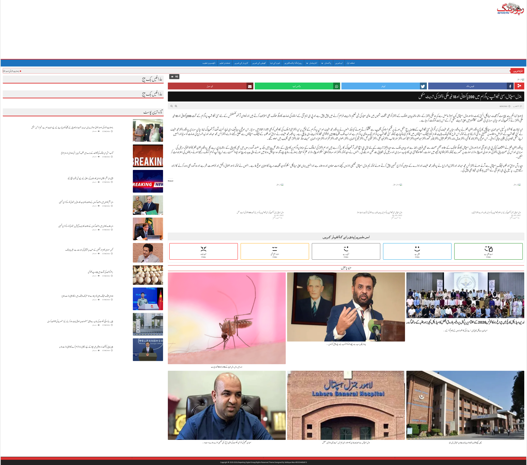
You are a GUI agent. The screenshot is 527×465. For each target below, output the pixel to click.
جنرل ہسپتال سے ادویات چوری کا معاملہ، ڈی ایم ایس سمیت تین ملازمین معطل (346, 442)
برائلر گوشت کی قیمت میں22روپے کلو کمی (100, 272)
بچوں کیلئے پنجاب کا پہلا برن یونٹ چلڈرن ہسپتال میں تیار (465, 442)
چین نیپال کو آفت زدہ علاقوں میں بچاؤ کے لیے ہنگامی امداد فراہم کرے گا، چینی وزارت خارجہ (86, 347)
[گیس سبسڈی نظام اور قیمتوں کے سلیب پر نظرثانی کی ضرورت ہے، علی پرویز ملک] (148, 252)
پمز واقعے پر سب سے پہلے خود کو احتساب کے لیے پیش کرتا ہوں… (346, 344)
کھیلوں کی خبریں (259, 63)
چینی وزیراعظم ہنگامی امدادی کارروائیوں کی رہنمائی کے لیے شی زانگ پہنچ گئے (90, 178)
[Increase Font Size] (176, 106)
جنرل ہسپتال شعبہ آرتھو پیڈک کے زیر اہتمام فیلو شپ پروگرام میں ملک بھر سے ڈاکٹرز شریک (496, 212)
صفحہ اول (351, 63)
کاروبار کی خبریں (241, 63)
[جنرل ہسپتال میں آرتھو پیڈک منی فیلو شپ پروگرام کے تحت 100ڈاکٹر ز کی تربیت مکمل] (226, 197)
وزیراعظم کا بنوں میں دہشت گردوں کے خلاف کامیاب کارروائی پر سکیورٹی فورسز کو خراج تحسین (86, 202)
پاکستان (328, 63)
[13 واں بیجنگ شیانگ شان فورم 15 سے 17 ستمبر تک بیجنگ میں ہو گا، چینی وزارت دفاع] (148, 298)
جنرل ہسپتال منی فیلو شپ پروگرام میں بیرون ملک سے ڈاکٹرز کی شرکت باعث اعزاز (379, 212)
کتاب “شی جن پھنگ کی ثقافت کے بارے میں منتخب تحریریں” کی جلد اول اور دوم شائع (87, 153)
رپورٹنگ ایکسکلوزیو (293, 63)
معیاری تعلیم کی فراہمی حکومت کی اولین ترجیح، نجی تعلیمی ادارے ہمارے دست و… (226, 442)
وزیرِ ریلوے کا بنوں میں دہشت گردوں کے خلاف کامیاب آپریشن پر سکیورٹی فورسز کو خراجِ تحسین (85, 226)
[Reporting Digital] (504, 9)
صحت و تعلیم (225, 63)
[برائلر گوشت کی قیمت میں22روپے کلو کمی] (148, 275)
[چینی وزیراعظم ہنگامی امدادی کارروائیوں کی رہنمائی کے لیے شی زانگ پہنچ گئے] (148, 181)
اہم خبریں (339, 63)
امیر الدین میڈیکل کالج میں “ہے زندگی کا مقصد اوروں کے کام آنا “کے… (465, 330)
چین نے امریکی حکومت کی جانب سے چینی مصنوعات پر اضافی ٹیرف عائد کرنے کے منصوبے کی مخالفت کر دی (80, 321)
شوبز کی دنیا (275, 63)
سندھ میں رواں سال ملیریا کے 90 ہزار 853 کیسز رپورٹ (227, 367)
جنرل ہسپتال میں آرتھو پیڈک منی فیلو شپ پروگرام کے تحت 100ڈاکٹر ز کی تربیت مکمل (260, 212)
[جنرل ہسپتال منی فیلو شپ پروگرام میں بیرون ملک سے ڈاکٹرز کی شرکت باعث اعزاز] (344, 197)
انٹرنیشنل (313, 63)
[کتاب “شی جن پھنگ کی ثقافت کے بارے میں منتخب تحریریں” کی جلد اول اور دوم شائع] (148, 155)
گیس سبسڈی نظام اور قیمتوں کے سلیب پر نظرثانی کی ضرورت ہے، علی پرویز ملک (89, 250)
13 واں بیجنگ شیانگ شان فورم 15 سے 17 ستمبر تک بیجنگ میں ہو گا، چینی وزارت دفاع (87, 296)
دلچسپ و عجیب (209, 63)
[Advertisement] (263, 38)
